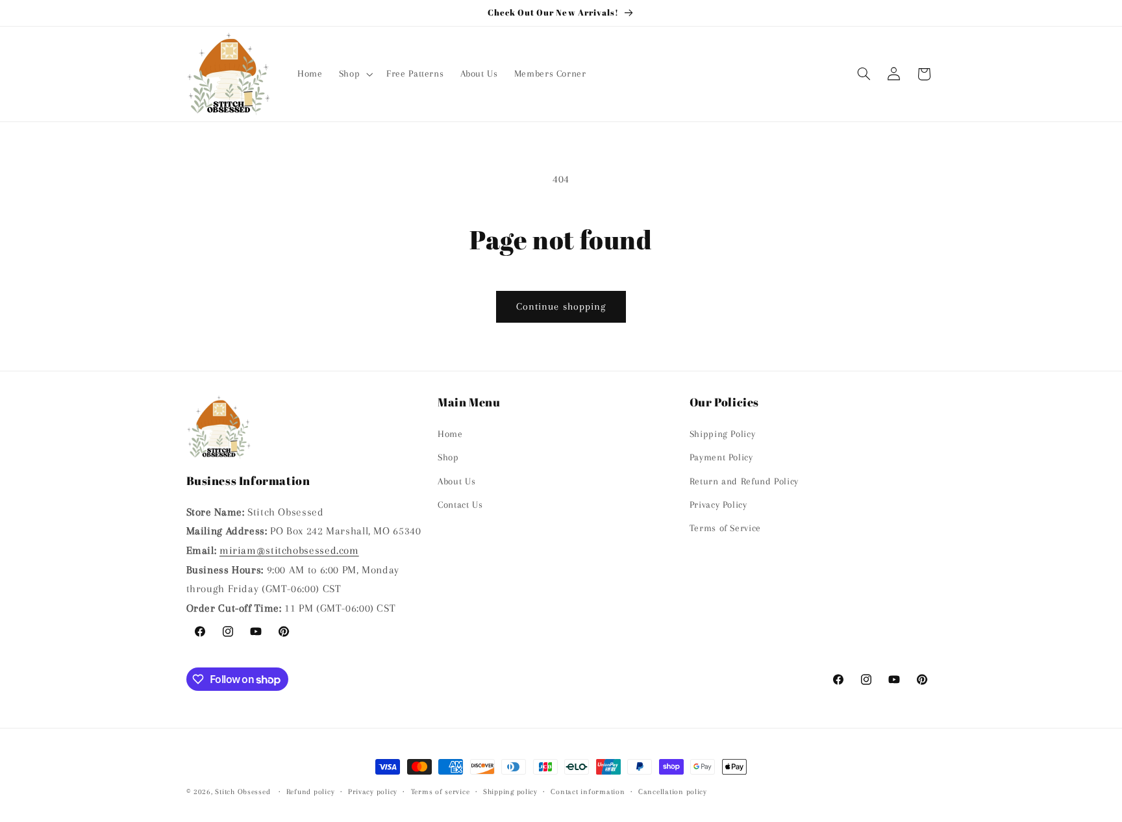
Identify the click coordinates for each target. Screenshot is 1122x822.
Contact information (588, 792)
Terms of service (440, 792)
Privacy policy (372, 792)
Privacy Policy (718, 504)
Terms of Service (725, 528)
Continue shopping (561, 306)
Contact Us (460, 504)
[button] (354, 74)
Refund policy (310, 792)
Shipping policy (510, 792)
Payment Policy (721, 457)
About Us (456, 480)
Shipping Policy (722, 433)
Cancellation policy (672, 792)
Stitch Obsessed (242, 792)
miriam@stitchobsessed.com (289, 549)
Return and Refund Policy (744, 480)
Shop (448, 457)
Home (450, 433)
